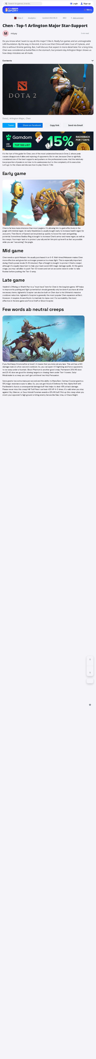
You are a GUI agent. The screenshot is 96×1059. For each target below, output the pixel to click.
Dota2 (5, 118)
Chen (28, 118)
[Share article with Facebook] (90, 686)
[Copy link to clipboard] (90, 700)
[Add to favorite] (90, 704)
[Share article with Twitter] (90, 691)
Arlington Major (17, 118)
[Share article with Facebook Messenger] (90, 695)
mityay (14, 33)
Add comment (78, 18)
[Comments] (90, 680)
